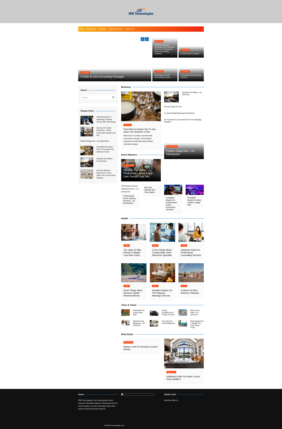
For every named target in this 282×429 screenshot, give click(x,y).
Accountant (85, 72)
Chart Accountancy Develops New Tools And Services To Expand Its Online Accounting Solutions (164, 49)
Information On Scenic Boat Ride (139, 312)
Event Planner (129, 165)
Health (127, 245)
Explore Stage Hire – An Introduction (94, 141)
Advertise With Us (116, 29)
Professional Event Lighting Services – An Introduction (129, 199)
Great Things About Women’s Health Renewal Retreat (133, 293)
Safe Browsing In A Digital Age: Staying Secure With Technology (106, 119)
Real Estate (91, 29)
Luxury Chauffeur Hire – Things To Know (168, 312)
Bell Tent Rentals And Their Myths (149, 189)
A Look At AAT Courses (190, 54)
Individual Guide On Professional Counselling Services (191, 252)
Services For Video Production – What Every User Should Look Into (137, 173)
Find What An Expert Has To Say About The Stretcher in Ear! (105, 149)
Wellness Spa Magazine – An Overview (139, 323)
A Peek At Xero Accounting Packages (102, 76)
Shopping (102, 29)
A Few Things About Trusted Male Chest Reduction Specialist (162, 252)
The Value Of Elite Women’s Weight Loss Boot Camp (132, 252)
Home (81, 29)
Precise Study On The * (173, 107)
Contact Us (129, 29)
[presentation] (143, 39)
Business (128, 125)
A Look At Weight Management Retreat (179, 113)
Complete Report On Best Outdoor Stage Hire (194, 201)
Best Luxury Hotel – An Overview (195, 312)
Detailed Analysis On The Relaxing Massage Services (162, 293)
